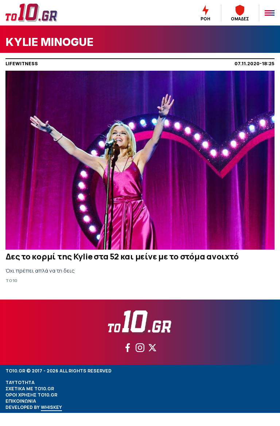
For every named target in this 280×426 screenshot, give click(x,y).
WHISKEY (51, 407)
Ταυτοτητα (20, 382)
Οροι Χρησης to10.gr (31, 395)
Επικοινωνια (20, 401)
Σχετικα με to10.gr (29, 389)
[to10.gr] (40, 13)
